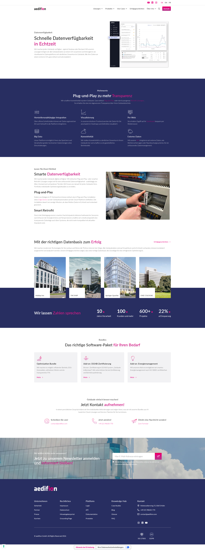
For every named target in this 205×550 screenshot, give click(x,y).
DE (162, 2)
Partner (37, 510)
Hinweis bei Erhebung (85, 547)
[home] (40, 8)
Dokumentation (91, 514)
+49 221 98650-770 (105, 424)
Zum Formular (143, 424)
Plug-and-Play (109, 100)
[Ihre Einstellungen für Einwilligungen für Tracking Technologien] (4, 546)
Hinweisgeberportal (67, 514)
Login (88, 506)
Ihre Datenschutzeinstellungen (111, 547)
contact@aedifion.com (59, 424)
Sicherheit (38, 506)
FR (170, 2)
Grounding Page (66, 518)
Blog (113, 510)
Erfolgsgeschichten (137, 9)
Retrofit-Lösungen (137, 100)
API (137, 140)
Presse (36, 514)
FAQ (113, 518)
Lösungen (97, 9)
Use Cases (121, 9)
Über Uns (150, 9)
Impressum (64, 506)
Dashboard (150, 121)
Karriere (37, 518)
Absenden (158, 456)
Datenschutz (64, 510)
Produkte (108, 9)
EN (166, 2)
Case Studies (116, 506)
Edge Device (43, 200)
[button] (98, 9)
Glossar (114, 514)
